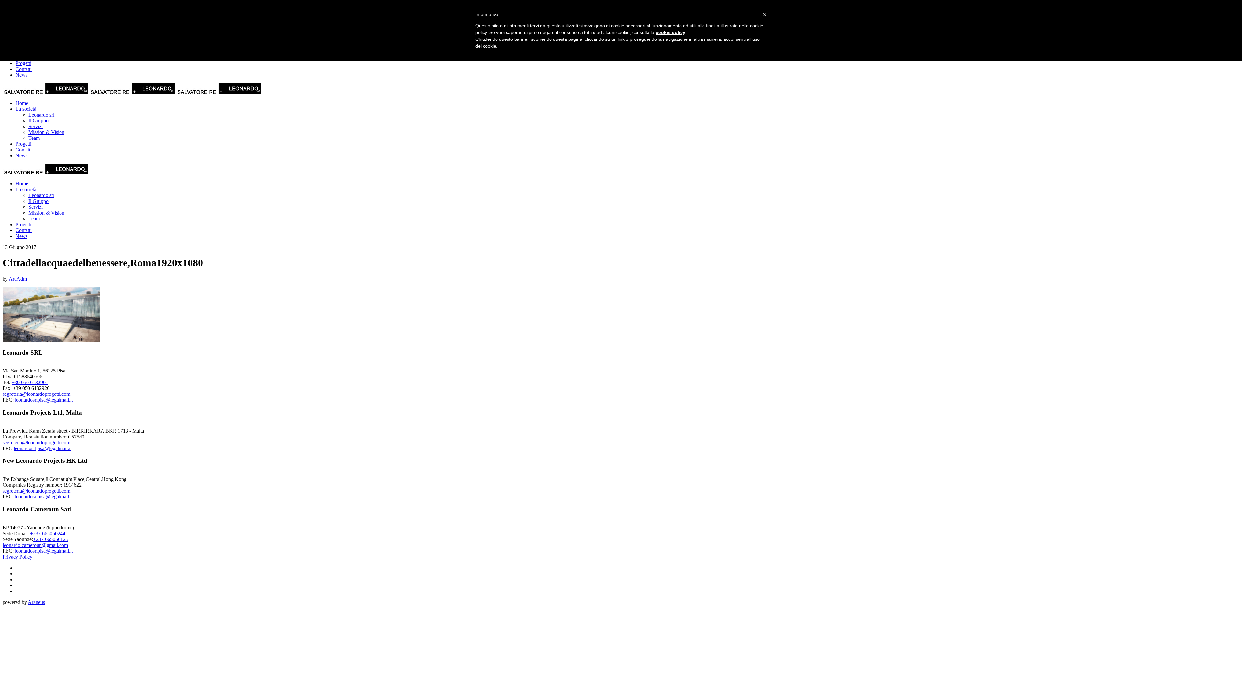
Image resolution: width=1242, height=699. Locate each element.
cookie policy (670, 32)
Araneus (36, 602)
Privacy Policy (17, 557)
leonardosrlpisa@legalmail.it (44, 400)
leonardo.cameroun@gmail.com (35, 545)
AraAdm (18, 279)
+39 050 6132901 (30, 382)
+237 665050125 (50, 539)
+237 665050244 (47, 533)
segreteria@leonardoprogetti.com (36, 394)
